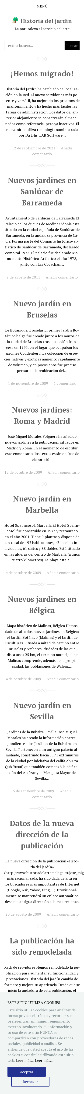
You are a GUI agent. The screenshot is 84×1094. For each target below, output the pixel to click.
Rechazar (30, 1081)
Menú (42, 6)
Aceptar (26, 1071)
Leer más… (44, 1060)
